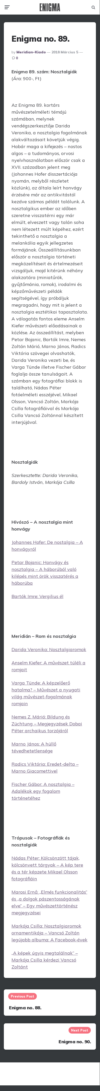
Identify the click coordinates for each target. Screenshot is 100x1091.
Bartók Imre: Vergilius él (37, 596)
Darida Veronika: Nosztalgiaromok (49, 649)
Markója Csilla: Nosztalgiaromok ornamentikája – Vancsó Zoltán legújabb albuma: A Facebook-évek (49, 933)
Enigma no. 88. (25, 1008)
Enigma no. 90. (75, 1042)
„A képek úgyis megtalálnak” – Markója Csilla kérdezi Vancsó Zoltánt (45, 960)
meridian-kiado (31, 52)
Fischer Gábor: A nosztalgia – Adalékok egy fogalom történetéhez (43, 791)
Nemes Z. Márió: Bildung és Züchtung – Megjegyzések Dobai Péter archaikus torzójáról (47, 724)
